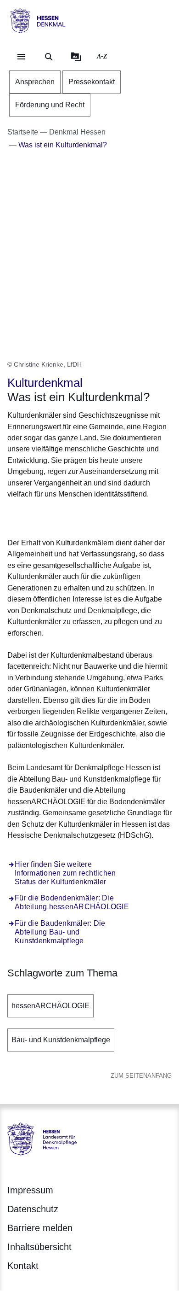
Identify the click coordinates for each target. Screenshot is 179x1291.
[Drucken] (86, 517)
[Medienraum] (76, 57)
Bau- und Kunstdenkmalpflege (60, 1040)
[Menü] (21, 57)
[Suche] (49, 57)
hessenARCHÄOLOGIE (50, 1006)
